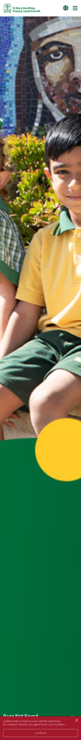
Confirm (40, 733)
